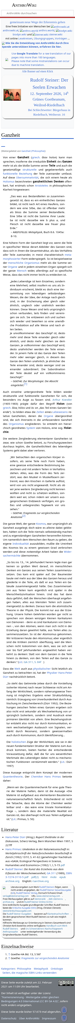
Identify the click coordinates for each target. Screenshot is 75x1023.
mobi (53, 877)
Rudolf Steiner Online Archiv (38, 901)
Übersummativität (27, 177)
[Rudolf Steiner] (4, 887)
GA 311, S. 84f (32, 662)
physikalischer (42, 668)
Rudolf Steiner (14, 869)
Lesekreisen (25, 38)
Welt (17, 668)
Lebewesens (60, 412)
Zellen (40, 412)
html (44, 877)
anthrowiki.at (10, 30)
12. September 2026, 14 (49, 94)
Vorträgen (61, 38)
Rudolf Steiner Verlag (26, 892)
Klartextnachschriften (58, 913)
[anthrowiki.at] (60, 26)
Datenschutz (8, 1018)
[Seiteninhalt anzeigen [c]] (3, 144)
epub (62, 877)
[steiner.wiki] (40, 34)
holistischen (19, 742)
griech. (36, 157)
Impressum (49, 1018)
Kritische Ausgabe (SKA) (24, 907)
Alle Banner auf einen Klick (37, 71)
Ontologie (57, 968)
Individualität (21, 543)
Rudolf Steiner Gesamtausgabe (55, 890)
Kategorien (8, 968)
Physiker (52, 672)
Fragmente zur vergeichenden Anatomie (45, 958)
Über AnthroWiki (29, 1018)
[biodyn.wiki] (64, 30)
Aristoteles (41, 185)
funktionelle (10, 173)
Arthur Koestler (62, 399)
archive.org (12, 881)
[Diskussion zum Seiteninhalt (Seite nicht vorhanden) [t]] (11, 144)
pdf (63, 865)
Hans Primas (52, 776)
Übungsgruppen (44, 38)
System (30, 428)
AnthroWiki (24, 5)
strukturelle (29, 169)
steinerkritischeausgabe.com (17, 910)
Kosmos (41, 523)
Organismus (31, 262)
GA (13, 892)
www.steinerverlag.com (48, 895)
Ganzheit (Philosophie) (33, 151)
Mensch (22, 270)
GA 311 (51, 873)
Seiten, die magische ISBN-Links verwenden (29, 972)
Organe (12, 266)
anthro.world (46, 30)
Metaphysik (41, 968)
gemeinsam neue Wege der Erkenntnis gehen (37, 22)
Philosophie (24, 968)
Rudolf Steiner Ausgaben (19, 913)
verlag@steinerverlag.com (16, 895)
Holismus (8, 181)
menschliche (15, 262)
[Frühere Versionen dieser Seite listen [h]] (54, 144)
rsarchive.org (40, 881)
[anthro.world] (29, 30)
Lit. (20, 662)
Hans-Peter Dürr (15, 837)
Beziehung (25, 173)
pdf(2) (35, 877)
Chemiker (37, 776)
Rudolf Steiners (46, 887)
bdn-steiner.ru (56, 898)
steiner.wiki (55, 34)
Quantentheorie (13, 776)
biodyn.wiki (19, 34)
